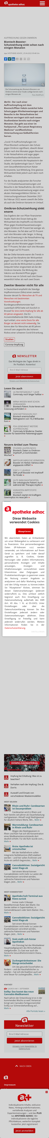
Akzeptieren (24, 531)
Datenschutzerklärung (15, 628)
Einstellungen (37, 632)
